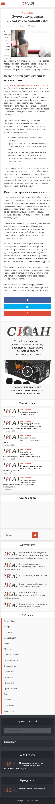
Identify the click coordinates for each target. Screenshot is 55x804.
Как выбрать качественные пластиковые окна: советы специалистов (21, 454)
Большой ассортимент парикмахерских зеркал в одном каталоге (24, 567)
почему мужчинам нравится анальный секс (29, 85)
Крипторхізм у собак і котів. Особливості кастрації (33, 585)
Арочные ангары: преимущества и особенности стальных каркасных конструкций (19, 483)
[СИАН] (27, 3)
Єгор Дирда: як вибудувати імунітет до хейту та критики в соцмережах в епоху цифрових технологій (26, 555)
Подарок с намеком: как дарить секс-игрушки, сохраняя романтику (22, 468)
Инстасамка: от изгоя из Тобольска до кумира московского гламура (23, 766)
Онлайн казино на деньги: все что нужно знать (22, 440)
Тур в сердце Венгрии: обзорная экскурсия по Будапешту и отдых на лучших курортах (22, 426)
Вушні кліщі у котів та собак (33, 575)
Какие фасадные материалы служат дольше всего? (33, 605)
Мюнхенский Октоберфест (32, 788)
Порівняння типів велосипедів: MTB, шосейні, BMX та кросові (25, 595)
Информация (27, 13)
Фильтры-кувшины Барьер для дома (29, 413)
